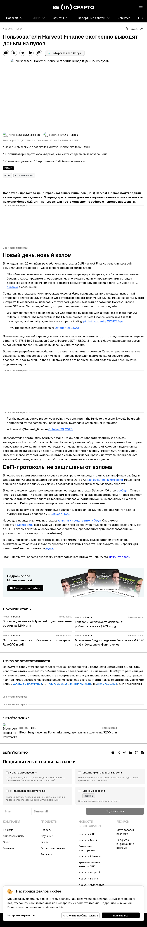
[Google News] (142, 752)
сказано (12, 287)
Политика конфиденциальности (68, 684)
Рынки (18, 28)
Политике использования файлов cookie (35, 907)
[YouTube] (6, 53)
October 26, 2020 (67, 328)
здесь (49, 548)
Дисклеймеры (107, 684)
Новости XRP (87, 834)
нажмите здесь (119, 557)
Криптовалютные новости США (89, 864)
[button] (37, 776)
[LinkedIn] (31, 53)
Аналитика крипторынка (87, 848)
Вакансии (8, 848)
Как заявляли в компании (105, 480)
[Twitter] (14, 53)
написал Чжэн (60, 514)
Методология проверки (125, 831)
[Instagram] (39, 53)
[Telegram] (22, 53)
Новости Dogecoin (90, 872)
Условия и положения (27, 684)
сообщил (123, 490)
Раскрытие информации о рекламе (125, 843)
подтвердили (24, 525)
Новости (8, 28)
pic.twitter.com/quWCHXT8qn (103, 321)
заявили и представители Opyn (79, 520)
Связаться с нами (13, 836)
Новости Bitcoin (88, 840)
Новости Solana (88, 878)
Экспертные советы (53, 848)
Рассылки (46, 854)
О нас (6, 842)
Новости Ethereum (90, 856)
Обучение (47, 836)
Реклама (8, 830)
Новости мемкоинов (91, 884)
